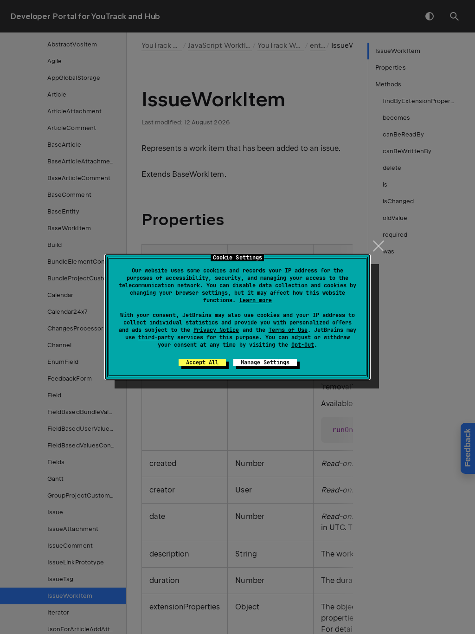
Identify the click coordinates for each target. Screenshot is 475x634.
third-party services (170, 337)
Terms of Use (288, 330)
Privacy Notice (216, 330)
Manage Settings (265, 362)
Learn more (255, 300)
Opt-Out (302, 345)
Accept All (202, 362)
